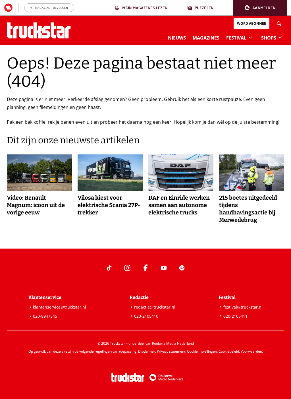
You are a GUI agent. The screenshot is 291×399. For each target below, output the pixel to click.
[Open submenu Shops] (280, 37)
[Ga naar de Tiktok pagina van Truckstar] (109, 268)
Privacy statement (171, 351)
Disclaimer (146, 351)
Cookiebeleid (229, 351)
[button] (260, 8)
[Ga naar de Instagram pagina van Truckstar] (127, 268)
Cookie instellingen (202, 351)
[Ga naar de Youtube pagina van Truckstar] (163, 268)
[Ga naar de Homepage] (39, 30)
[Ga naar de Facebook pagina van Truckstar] (145, 268)
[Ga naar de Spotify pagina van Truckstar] (182, 268)
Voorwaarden (251, 351)
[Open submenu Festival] (250, 37)
